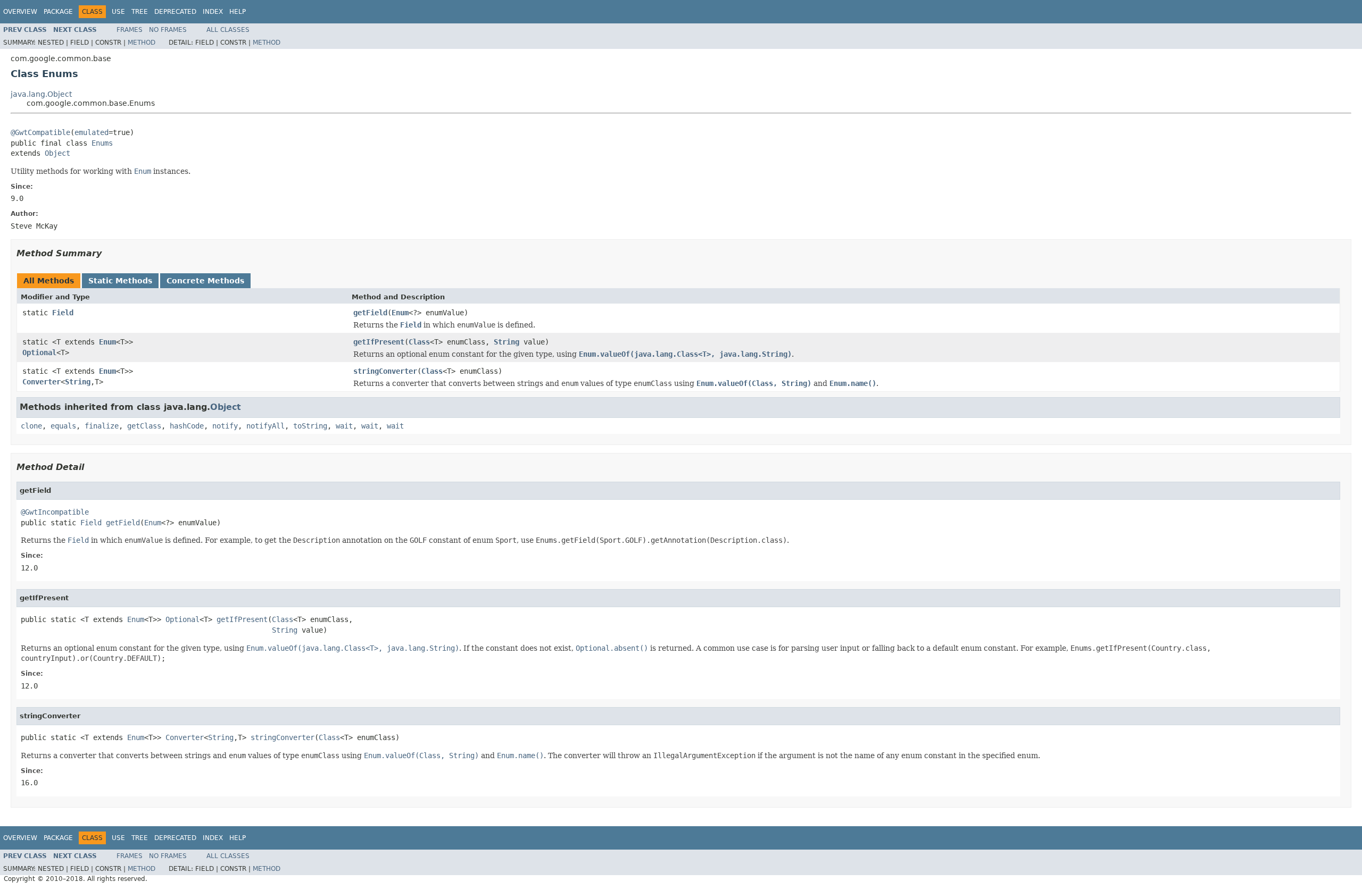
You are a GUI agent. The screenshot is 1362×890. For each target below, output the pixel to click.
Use (118, 11)
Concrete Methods (205, 280)
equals (63, 426)
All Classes (228, 29)
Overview (20, 11)
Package (58, 11)
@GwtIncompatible (55, 512)
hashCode (187, 426)
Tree (139, 11)
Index (213, 11)
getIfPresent (378, 342)
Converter (41, 381)
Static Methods (120, 280)
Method (141, 42)
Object (57, 153)
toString (310, 426)
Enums (102, 143)
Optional (39, 352)
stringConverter (385, 371)
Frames (130, 29)
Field (62, 312)
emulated (91, 132)
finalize (102, 426)
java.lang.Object (41, 94)
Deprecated (175, 11)
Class (419, 342)
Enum (400, 312)
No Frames (168, 29)
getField (370, 312)
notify (225, 426)
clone (31, 426)
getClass (144, 426)
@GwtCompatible (40, 132)
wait (344, 426)
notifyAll (265, 426)
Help (237, 11)
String (506, 342)
